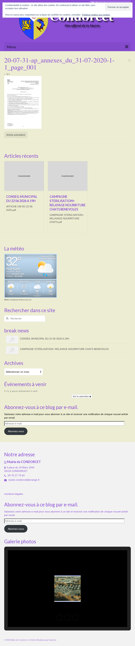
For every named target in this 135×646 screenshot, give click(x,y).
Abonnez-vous (16, 431)
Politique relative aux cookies (96, 15)
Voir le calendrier (81, 396)
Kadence (52, 640)
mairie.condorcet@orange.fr (24, 479)
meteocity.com (25, 300)
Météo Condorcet (11, 300)
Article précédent (15, 134)
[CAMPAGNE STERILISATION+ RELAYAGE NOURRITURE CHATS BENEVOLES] (67, 176)
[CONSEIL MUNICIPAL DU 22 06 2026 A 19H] (24, 176)
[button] (59, 617)
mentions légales (13, 493)
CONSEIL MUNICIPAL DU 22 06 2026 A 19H (44, 338)
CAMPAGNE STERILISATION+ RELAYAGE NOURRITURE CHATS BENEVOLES (64, 349)
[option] (24, 199)
